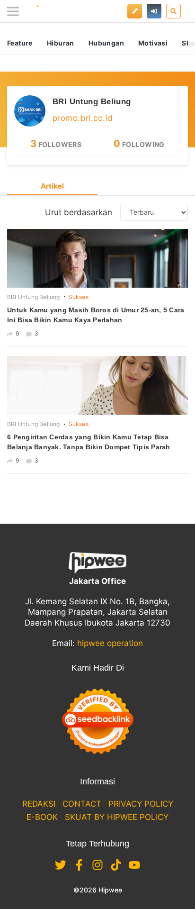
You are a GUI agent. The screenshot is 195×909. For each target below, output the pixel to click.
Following (139, 144)
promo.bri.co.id (83, 118)
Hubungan (106, 43)
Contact (81, 804)
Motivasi (153, 43)
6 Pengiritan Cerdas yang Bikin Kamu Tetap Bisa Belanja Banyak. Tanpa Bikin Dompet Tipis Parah (88, 442)
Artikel (52, 186)
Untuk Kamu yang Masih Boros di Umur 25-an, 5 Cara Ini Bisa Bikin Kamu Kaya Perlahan (95, 315)
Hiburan (60, 43)
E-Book (42, 817)
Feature (20, 43)
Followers (56, 144)
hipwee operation (110, 643)
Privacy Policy (140, 804)
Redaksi (38, 804)
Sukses (79, 296)
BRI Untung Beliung (92, 101)
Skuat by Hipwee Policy (116, 817)
